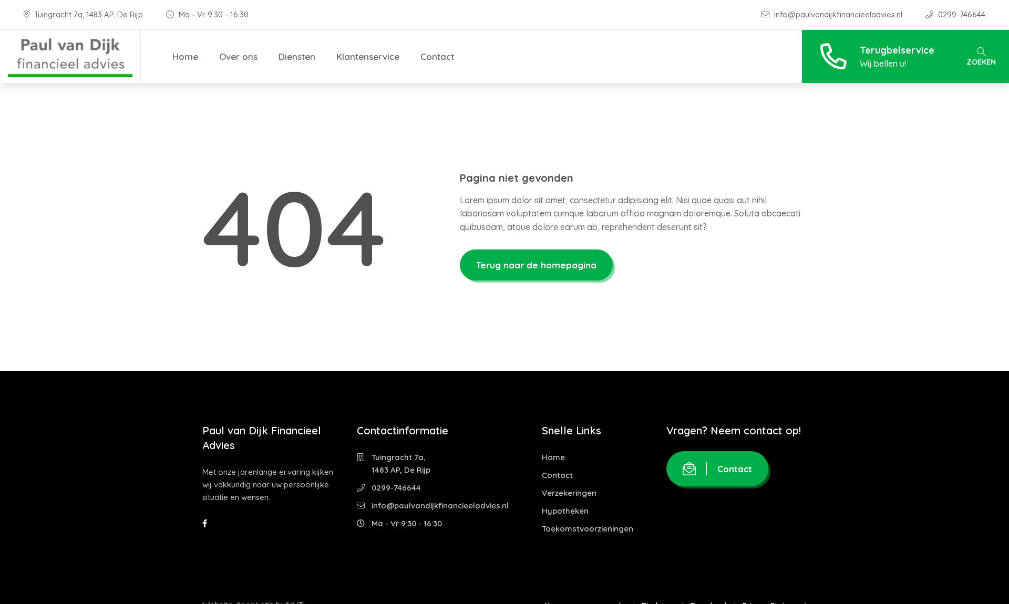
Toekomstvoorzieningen (587, 529)
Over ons (238, 56)
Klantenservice (367, 56)
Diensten (297, 56)
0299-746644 (960, 14)
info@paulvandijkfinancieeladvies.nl (838, 14)
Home (185, 56)
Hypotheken (565, 511)
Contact (437, 56)
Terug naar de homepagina (536, 264)
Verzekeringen (569, 493)
